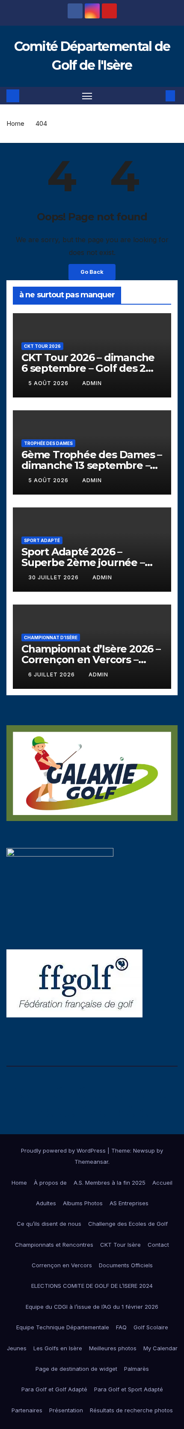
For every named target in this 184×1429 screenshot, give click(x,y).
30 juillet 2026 (54, 577)
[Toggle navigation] (87, 96)
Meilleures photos (113, 1348)
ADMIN (92, 383)
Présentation (66, 1410)
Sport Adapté (42, 540)
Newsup (144, 1150)
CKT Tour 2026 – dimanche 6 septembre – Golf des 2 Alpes (87, 368)
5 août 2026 (49, 383)
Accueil (162, 1182)
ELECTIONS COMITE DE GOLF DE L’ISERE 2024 (92, 1285)
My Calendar (160, 1348)
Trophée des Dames (48, 443)
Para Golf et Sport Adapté (128, 1389)
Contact (158, 1244)
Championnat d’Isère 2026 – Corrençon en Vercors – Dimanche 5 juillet (90, 659)
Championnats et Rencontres (54, 1244)
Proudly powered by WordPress (64, 1150)
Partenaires (27, 1410)
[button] (157, 96)
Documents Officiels (126, 1265)
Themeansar (91, 1161)
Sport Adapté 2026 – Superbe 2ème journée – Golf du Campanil (83, 562)
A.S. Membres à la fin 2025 (109, 1182)
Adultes (46, 1203)
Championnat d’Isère (50, 637)
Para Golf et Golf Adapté (54, 1389)
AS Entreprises (129, 1203)
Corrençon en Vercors (62, 1265)
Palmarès (136, 1368)
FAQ (121, 1327)
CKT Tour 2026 (42, 346)
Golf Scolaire (151, 1327)
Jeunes (17, 1348)
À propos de (50, 1182)
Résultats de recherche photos (131, 1410)
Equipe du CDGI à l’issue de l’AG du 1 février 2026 (92, 1306)
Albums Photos (83, 1203)
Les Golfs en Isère (57, 1348)
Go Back (92, 272)
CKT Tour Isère (120, 1244)
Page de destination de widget (76, 1368)
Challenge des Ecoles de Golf (128, 1223)
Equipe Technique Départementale (62, 1327)
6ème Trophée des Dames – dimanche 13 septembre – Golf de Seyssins (91, 465)
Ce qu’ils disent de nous (49, 1223)
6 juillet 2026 (52, 674)
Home (15, 123)
